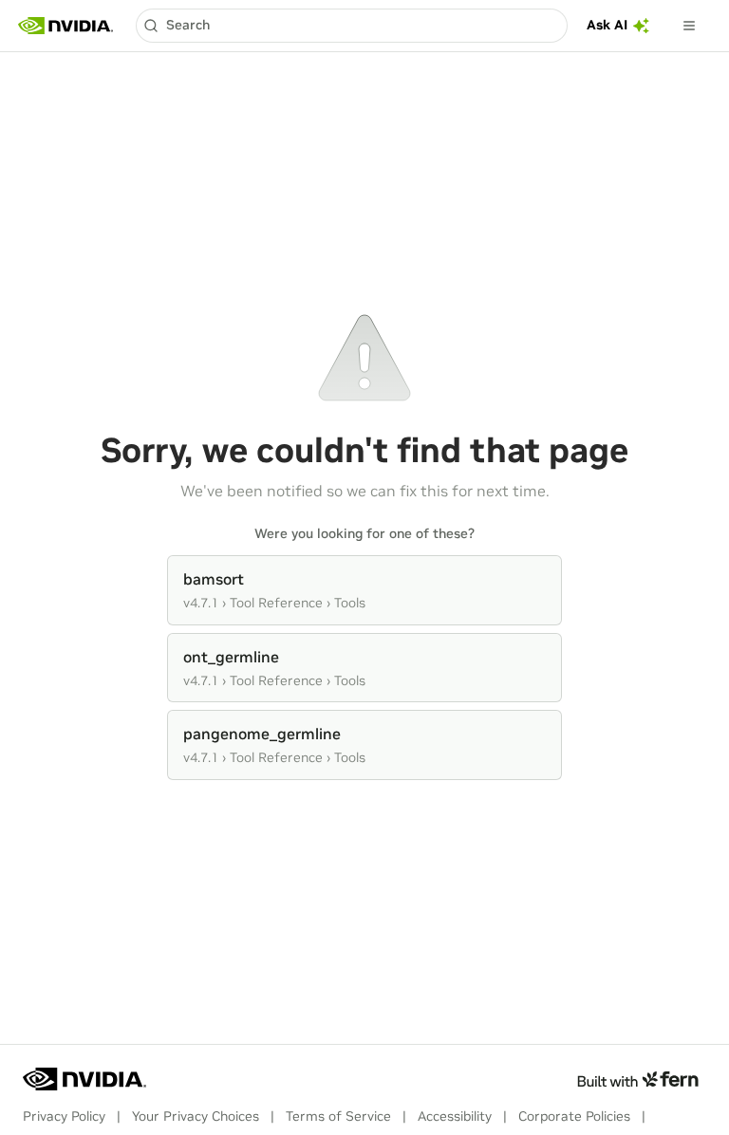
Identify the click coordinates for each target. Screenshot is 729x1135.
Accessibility (455, 1116)
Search (188, 24)
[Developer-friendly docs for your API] (637, 1079)
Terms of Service (338, 1116)
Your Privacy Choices (195, 1116)
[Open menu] (689, 26)
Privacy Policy (64, 1116)
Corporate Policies (574, 1116)
